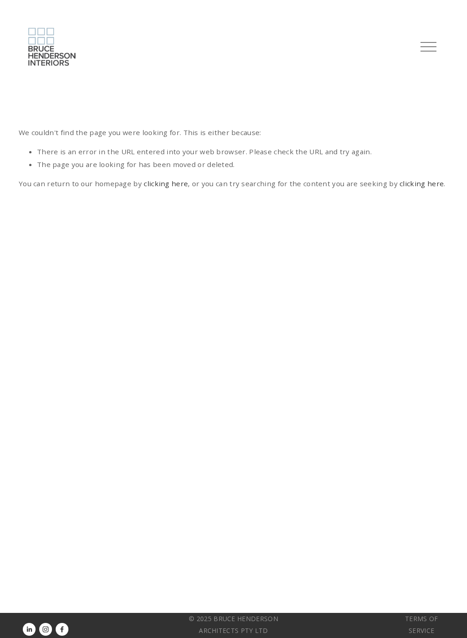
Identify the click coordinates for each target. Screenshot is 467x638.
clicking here (166, 183)
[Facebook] (62, 629)
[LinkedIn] (29, 629)
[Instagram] (45, 629)
